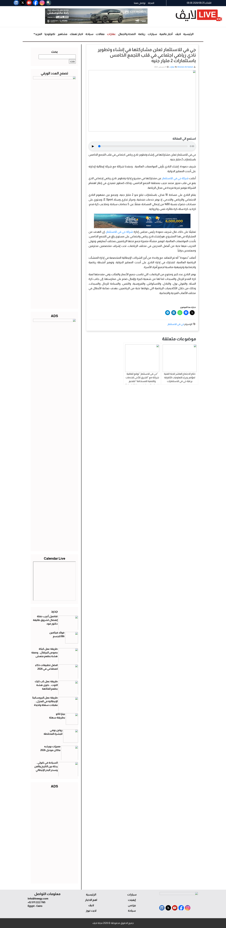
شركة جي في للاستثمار (175, 178)
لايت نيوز (91, 910)
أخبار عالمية (166, 34)
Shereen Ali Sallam (185, 67)
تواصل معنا (139, 3)
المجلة (151, 3)
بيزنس (132, 905)
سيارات (152, 34)
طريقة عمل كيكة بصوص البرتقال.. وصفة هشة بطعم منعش (44, 652)
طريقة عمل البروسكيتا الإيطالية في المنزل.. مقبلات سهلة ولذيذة (45, 701)
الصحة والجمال (127, 34)
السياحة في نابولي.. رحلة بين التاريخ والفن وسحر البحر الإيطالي (46, 766)
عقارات (111, 34)
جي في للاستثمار (175, 324)
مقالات (100, 34)
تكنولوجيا (50, 34)
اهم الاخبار (91, 899)
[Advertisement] (54, 835)
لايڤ (178, 34)
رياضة (141, 34)
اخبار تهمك (76, 34)
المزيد (38, 34)
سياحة (89, 34)
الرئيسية (188, 34)
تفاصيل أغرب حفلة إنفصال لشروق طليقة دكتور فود (45, 620)
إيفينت (132, 899)
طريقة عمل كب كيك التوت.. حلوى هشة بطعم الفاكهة (46, 685)
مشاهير (62, 34)
